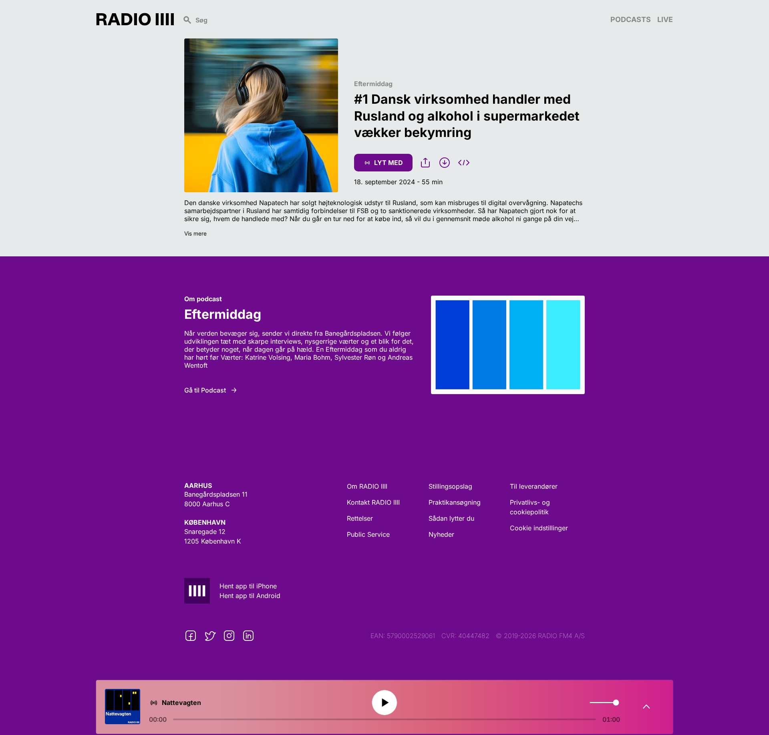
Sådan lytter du (451, 518)
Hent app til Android (249, 596)
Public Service (368, 534)
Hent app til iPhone (248, 586)
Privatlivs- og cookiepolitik (530, 507)
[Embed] (463, 162)
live (665, 19)
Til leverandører (534, 486)
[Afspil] (384, 702)
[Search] (392, 19)
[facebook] (190, 635)
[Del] (425, 162)
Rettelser (360, 518)
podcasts (630, 19)
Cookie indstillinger (539, 528)
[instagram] (229, 635)
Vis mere (195, 233)
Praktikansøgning (455, 502)
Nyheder (441, 534)
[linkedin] (248, 635)
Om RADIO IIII (367, 486)
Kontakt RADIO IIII (373, 502)
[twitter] (209, 635)
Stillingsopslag (450, 486)
